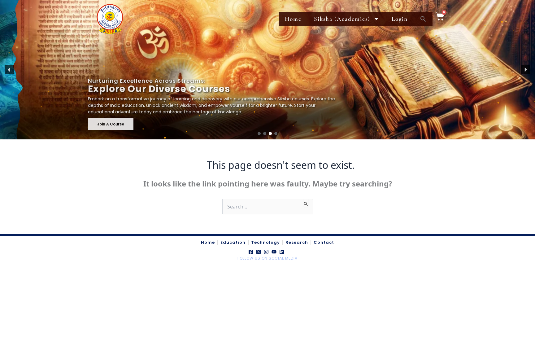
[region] (267, 69)
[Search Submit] (306, 203)
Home (293, 18)
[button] (9, 69)
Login (400, 18)
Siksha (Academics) (342, 18)
